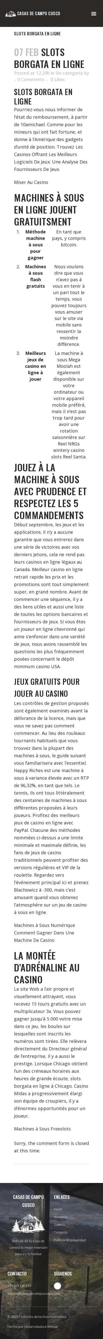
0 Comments (31, 79)
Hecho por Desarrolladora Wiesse (33, 1326)
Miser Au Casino (31, 182)
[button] (94, 13)
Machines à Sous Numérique (44, 925)
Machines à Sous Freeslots (42, 1129)
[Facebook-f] (57, 1286)
